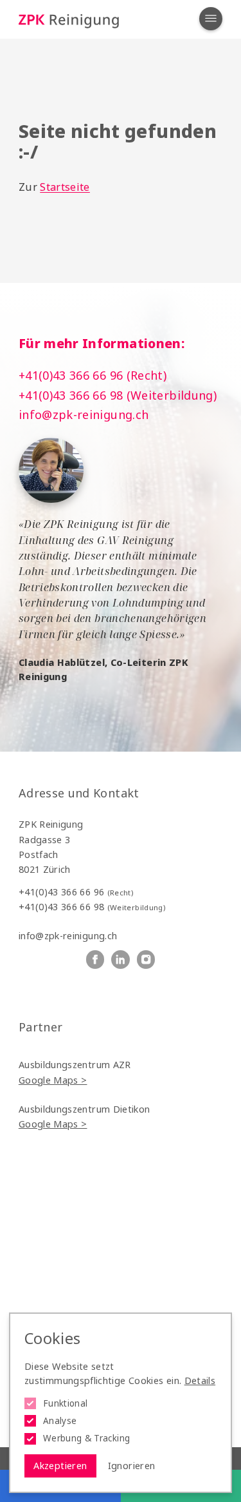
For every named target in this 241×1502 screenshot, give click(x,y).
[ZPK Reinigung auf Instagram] (146, 959)
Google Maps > (53, 1080)
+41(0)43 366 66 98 (92, 907)
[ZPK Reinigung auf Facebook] (95, 959)
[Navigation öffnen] (210, 18)
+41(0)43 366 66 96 (76, 892)
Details (200, 1380)
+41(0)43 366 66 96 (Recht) (92, 375)
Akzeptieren (60, 1465)
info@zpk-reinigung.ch (84, 414)
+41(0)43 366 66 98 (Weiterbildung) (118, 395)
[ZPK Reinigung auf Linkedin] (120, 959)
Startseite (65, 187)
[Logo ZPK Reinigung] (69, 19)
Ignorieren (132, 1465)
